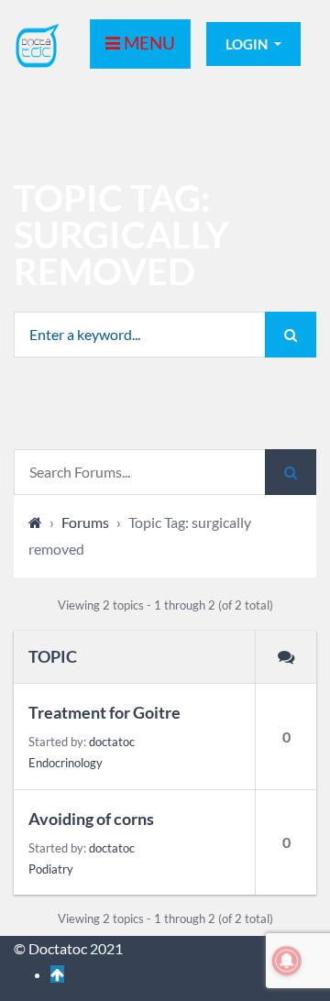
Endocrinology (65, 762)
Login (248, 44)
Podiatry (50, 869)
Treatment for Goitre (104, 712)
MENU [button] (147, 42)
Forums (85, 522)
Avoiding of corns (91, 818)
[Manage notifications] (287, 960)
